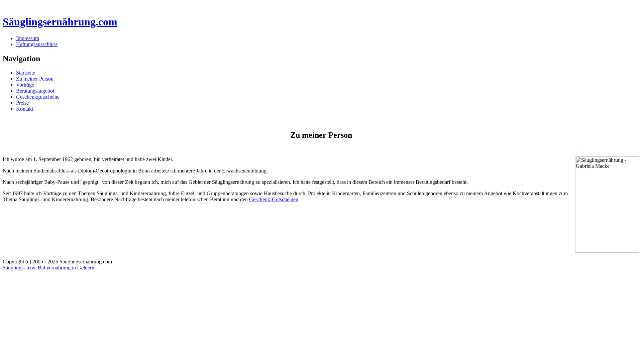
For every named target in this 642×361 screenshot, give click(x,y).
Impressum (27, 38)
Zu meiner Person (35, 79)
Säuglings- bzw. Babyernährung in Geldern (48, 267)
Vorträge (25, 85)
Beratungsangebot (35, 91)
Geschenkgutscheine (38, 97)
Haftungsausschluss (37, 44)
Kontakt (24, 109)
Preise (22, 103)
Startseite (25, 73)
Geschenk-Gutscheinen (273, 199)
